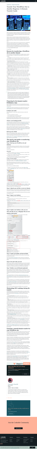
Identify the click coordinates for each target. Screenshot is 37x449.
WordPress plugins (9, 136)
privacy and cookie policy (14, 447)
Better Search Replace (15, 257)
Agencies (11, 440)
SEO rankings (16, 293)
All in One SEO (14, 281)
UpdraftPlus (15, 136)
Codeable (14, 342)
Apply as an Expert (25, 442)
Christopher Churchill (13, 384)
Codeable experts (9, 107)
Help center (18, 440)
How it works (18, 439)
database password (16, 239)
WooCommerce (23, 128)
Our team (31, 440)
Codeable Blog (9, 4)
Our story (31, 439)
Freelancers (11, 441)
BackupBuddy (20, 136)
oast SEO (10, 281)
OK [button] (32, 447)
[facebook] (2, 443)
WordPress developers (26, 439)
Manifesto (31, 441)
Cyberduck (18, 153)
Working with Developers (15, 4)
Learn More (11, 413)
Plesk (27, 167)
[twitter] (1, 443)
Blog (17, 441)
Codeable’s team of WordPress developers (12, 324)
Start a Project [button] (18, 428)
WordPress (17, 54)
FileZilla (15, 153)
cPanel (25, 167)
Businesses (11, 439)
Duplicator (25, 160)
